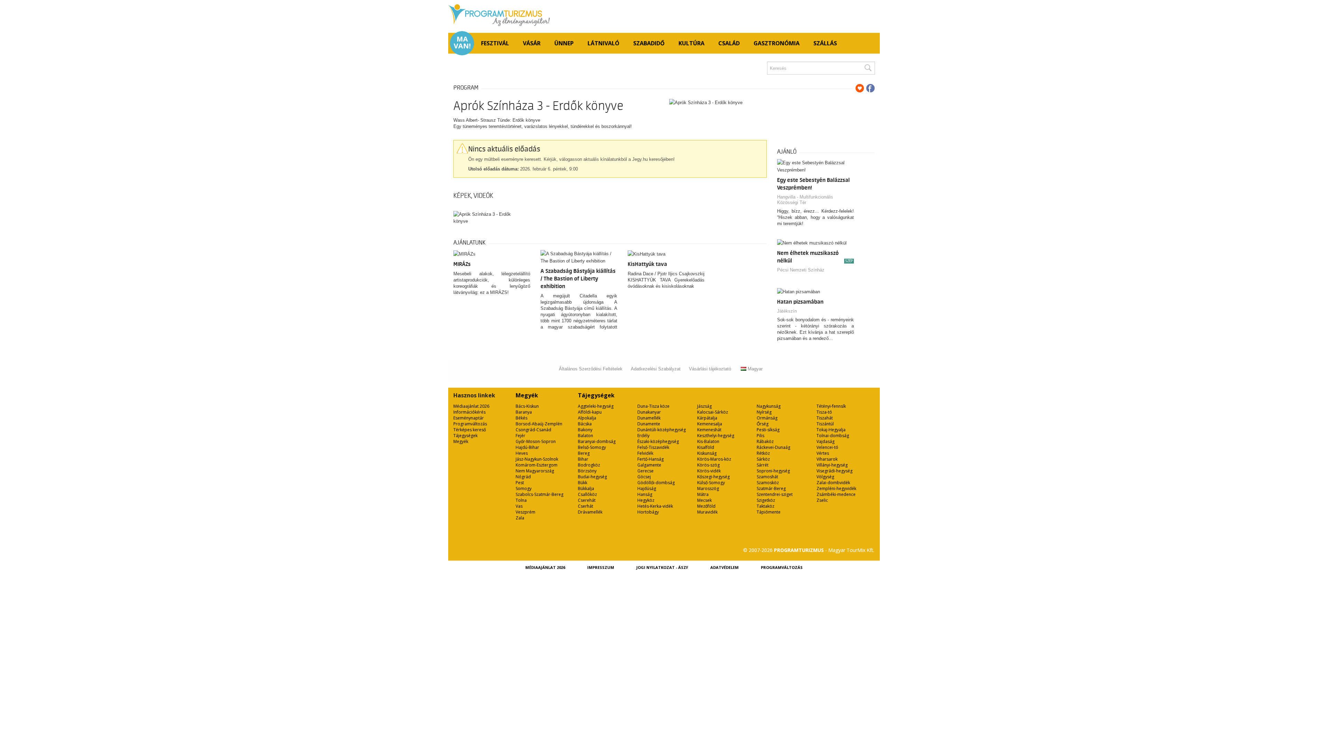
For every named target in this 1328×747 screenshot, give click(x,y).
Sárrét (762, 465)
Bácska (585, 424)
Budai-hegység (592, 477)
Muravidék (707, 512)
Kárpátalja (707, 418)
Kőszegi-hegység (713, 477)
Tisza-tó (824, 412)
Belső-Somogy (592, 447)
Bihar (583, 459)
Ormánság (767, 418)
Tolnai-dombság (833, 436)
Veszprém (525, 512)
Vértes (823, 453)
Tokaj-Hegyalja (831, 430)
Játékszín (787, 311)
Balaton (585, 436)
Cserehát (587, 500)
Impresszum (600, 567)
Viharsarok (827, 459)
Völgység (825, 477)
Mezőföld (706, 506)
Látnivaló (603, 43)
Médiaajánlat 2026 (471, 406)
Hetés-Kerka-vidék (655, 506)
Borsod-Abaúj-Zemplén (539, 424)
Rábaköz (765, 441)
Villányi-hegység (832, 465)
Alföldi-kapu (590, 412)
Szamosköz (768, 483)
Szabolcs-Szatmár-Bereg (539, 494)
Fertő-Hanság (650, 459)
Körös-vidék (709, 471)
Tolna (521, 500)
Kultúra (691, 43)
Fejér (520, 436)
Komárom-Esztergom (536, 465)
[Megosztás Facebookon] (870, 88)
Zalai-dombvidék (833, 483)
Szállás (825, 43)
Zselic (822, 500)
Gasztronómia (777, 43)
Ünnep (564, 43)
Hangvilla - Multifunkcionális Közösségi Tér (805, 199)
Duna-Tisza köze (653, 406)
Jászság (704, 406)
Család (729, 43)
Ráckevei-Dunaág (773, 447)
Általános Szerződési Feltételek (590, 368)
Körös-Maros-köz (714, 459)
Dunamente (648, 424)
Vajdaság (825, 441)
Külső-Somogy (711, 483)
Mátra (703, 494)
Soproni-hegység (773, 471)
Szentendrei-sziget (775, 494)
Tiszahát (825, 418)
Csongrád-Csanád (533, 430)
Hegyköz (645, 500)
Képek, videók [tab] (473, 196)
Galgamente (649, 465)
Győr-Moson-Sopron (536, 441)
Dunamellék (649, 418)
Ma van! (462, 42)
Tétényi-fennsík (831, 406)
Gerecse (645, 471)
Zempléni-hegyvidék (836, 488)
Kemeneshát (709, 430)
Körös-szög (708, 465)
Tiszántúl (825, 424)
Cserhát (585, 506)
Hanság (644, 494)
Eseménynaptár (468, 418)
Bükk (582, 483)
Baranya (524, 412)
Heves (522, 453)
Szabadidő (649, 43)
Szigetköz (766, 500)
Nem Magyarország (535, 471)
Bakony (585, 430)
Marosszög (708, 488)
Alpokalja (587, 418)
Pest (520, 483)
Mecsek (704, 500)
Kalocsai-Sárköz (712, 412)
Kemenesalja (709, 424)
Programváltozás (470, 424)
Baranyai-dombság (597, 441)
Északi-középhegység (658, 441)
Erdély (643, 436)
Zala (520, 518)
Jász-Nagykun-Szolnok (537, 459)
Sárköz (763, 459)
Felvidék (645, 453)
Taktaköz (765, 506)
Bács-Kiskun (527, 406)
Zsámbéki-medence (836, 494)
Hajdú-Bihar (527, 447)
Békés (521, 418)
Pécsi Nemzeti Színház (800, 270)
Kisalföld (705, 447)
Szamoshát (767, 477)
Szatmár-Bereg (771, 488)
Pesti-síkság (768, 430)
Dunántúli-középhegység (661, 430)
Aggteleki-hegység (596, 406)
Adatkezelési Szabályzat (656, 368)
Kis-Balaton (708, 441)
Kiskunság (707, 453)
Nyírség (764, 412)
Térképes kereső (469, 430)
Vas (519, 506)
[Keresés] (867, 68)
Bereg (584, 453)
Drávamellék (590, 512)
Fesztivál (495, 43)
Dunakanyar (649, 412)
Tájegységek (465, 436)
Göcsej (644, 477)
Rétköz (763, 453)
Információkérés (469, 412)
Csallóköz (587, 494)
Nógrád (523, 477)
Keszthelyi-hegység (715, 436)
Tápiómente (769, 512)
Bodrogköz (589, 465)
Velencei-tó (827, 447)
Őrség (762, 424)
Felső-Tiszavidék (653, 447)
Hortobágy (648, 512)
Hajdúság (646, 488)
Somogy (524, 488)
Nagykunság (769, 406)
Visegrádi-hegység (834, 471)
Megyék (460, 441)
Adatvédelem (724, 567)
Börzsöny (587, 471)
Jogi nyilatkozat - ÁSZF (662, 567)
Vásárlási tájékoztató (710, 368)
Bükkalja (586, 488)
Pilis (760, 436)
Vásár (532, 43)
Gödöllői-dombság (656, 483)
